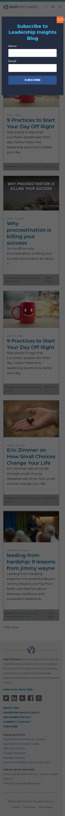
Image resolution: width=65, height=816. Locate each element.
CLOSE (60, 19)
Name (13, 46)
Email (13, 61)
